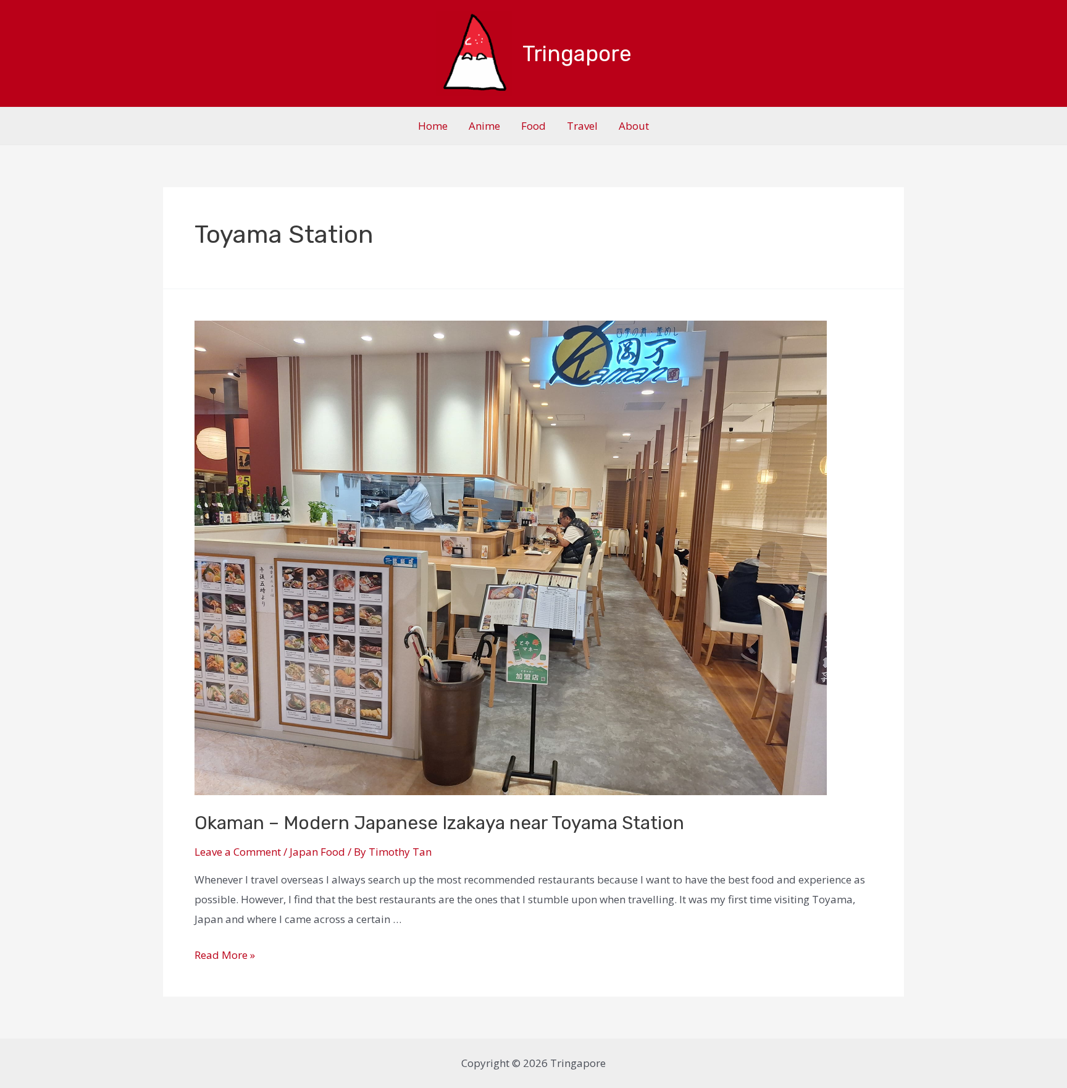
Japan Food (317, 852)
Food (533, 126)
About (634, 126)
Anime (484, 126)
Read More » (225, 955)
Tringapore (577, 54)
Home (433, 126)
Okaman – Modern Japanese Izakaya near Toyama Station (439, 823)
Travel (582, 126)
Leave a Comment (238, 852)
